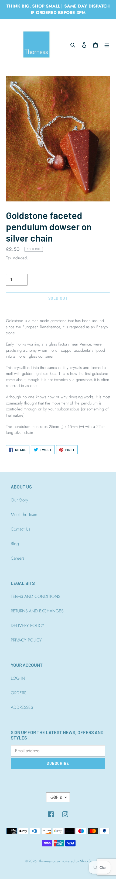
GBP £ (56, 797)
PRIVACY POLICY (26, 640)
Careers (17, 558)
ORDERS (18, 693)
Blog (15, 543)
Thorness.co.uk (49, 861)
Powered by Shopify (76, 861)
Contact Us (20, 529)
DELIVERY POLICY (27, 625)
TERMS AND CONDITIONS (35, 596)
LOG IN (18, 678)
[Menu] (106, 44)
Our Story (19, 500)
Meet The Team (24, 514)
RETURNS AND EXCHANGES (37, 611)
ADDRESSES (22, 707)
